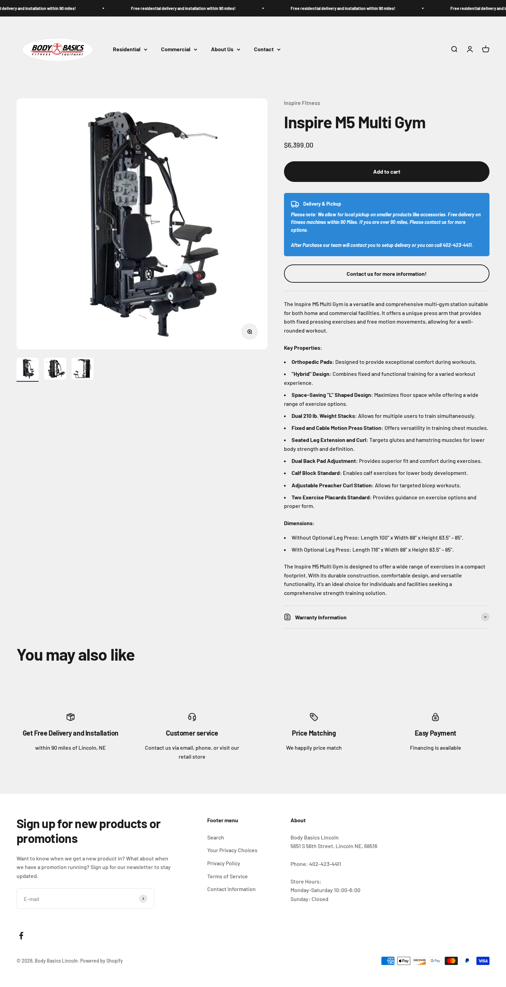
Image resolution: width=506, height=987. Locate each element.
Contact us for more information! (387, 273)
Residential (126, 49)
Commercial (175, 49)
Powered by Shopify (101, 961)
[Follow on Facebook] (21, 935)
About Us (222, 49)
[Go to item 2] (55, 370)
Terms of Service (227, 876)
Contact (264, 49)
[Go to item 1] (28, 370)
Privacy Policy (223, 863)
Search (215, 837)
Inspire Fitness (302, 102)
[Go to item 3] (83, 370)
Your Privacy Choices (232, 850)
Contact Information (231, 889)
